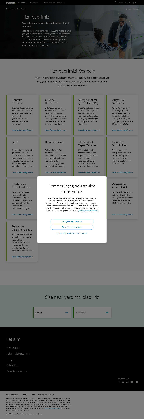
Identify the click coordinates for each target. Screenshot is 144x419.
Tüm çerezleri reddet (72, 227)
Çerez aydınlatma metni (88, 210)
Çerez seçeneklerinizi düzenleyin (72, 233)
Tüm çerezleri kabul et (72, 221)
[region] (72, 209)
